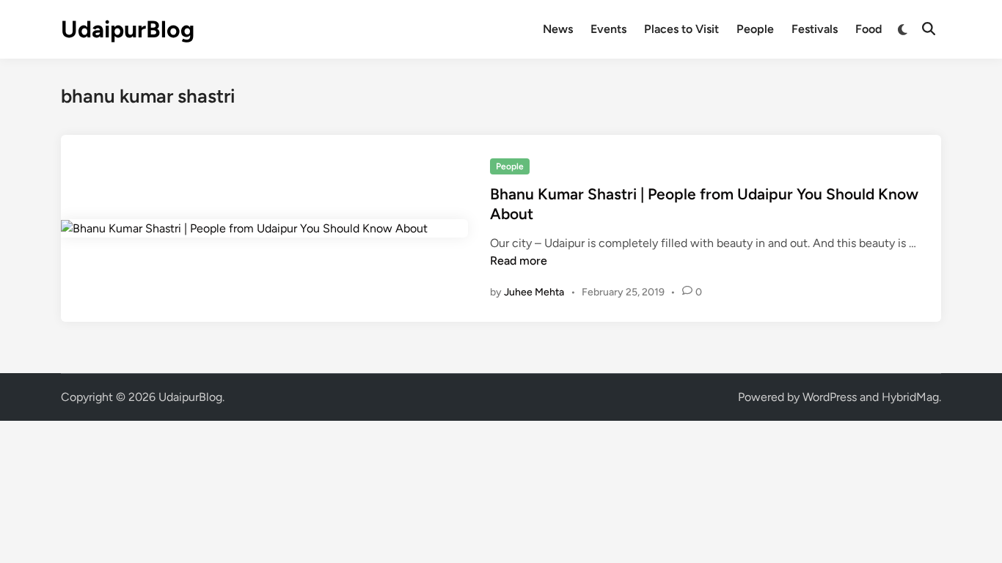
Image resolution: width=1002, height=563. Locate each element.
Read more (518, 261)
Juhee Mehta (534, 292)
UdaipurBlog (127, 29)
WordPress (829, 397)
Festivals (814, 29)
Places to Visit (681, 29)
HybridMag (910, 397)
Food (868, 29)
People (755, 29)
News (558, 29)
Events (608, 29)
